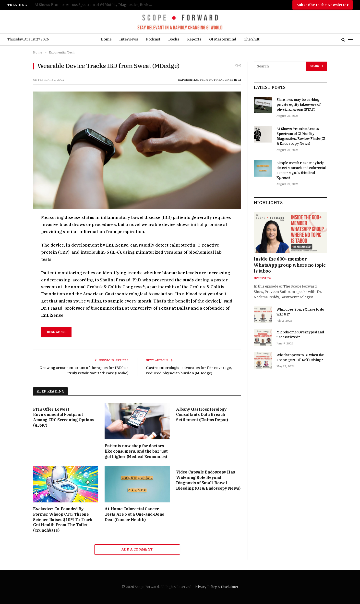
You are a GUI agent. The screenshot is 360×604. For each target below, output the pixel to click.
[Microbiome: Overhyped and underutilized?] (263, 337)
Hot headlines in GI (225, 79)
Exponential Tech (193, 79)
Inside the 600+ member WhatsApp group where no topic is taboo (290, 265)
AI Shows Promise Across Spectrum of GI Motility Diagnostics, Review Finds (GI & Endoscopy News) (300, 136)
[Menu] (350, 39)
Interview (262, 278)
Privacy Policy (205, 587)
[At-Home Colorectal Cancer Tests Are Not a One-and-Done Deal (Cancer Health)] (137, 484)
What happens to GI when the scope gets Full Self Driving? (300, 357)
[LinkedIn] (15, 252)
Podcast (153, 39)
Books (173, 39)
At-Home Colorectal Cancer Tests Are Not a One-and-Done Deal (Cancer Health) (134, 514)
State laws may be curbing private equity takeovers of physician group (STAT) (298, 104)
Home (106, 39)
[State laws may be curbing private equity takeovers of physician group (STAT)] (263, 105)
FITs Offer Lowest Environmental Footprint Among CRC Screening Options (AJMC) (63, 417)
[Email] (15, 274)
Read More (56, 332)
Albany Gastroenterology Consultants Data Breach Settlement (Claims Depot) (202, 414)
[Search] (343, 39)
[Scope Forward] (180, 21)
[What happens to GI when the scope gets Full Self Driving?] (263, 360)
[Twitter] (15, 241)
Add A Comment (137, 549)
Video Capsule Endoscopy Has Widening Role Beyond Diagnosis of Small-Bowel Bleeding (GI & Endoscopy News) (208, 480)
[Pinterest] (15, 263)
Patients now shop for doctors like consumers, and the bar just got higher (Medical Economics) (136, 451)
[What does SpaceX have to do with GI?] (263, 314)
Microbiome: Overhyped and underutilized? (300, 334)
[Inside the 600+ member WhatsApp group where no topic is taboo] (290, 232)
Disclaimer (230, 587)
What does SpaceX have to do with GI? (300, 311)
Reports (194, 39)
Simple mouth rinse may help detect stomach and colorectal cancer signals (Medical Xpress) (96, 5)
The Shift (252, 39)
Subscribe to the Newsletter (322, 5)
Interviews (128, 39)
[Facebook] (15, 229)
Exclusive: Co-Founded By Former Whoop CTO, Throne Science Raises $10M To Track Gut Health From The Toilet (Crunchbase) (63, 519)
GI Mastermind (222, 39)
